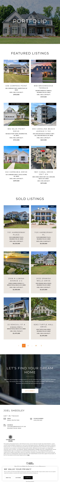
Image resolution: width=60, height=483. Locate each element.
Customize (18, 477)
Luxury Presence (40, 466)
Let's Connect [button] (30, 390)
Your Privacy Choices (30, 481)
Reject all (8, 477)
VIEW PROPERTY (16, 78)
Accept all (28, 477)
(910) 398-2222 (38, 420)
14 (36, 345)
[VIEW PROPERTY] (16, 77)
